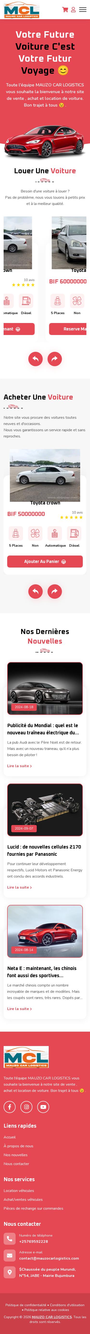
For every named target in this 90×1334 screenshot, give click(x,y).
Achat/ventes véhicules (23, 1199)
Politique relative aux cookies (46, 1310)
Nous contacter (16, 1164)
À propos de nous (18, 1146)
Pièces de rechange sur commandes (33, 1208)
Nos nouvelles (16, 1155)
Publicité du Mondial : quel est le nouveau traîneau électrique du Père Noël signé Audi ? (42, 729)
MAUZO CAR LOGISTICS (52, 1317)
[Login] (73, 9)
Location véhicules (19, 1190)
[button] (35, 359)
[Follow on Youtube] (43, 1107)
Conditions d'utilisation (67, 1305)
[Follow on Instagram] (26, 1107)
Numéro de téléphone (36, 1238)
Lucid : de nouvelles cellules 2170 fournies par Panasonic (44, 851)
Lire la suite (18, 766)
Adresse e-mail (49, 1255)
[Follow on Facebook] (10, 1107)
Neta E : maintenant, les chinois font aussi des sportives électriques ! (42, 972)
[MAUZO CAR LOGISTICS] (22, 9)
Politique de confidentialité (26, 1305)
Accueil (10, 1137)
